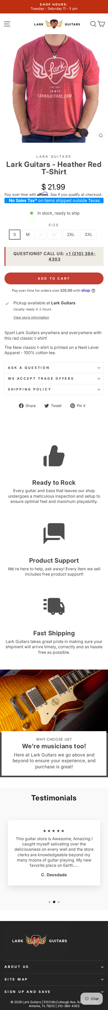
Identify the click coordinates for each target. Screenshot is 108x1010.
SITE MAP (16, 979)
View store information (31, 317)
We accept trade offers (41, 378)
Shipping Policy (29, 389)
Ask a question (29, 368)
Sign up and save (27, 992)
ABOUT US (16, 967)
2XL (71, 234)
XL (54, 234)
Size (54, 225)
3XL (89, 234)
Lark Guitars (54, 157)
